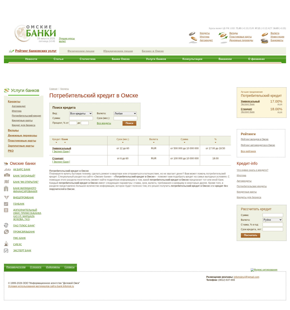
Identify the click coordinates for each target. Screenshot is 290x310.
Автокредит (206, 40)
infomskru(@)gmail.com (246, 277)
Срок (123, 139)
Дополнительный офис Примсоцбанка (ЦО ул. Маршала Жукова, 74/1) (27, 215)
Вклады (233, 33)
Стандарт (58, 158)
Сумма (184, 139)
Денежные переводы (241, 40)
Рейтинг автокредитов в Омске (258, 145)
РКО (11, 150)
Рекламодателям (15, 267)
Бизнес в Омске (153, 51)
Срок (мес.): (103, 118)
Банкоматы (277, 40)
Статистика (87, 58)
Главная (53, 89)
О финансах (256, 58)
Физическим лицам (80, 51)
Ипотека (204, 36)
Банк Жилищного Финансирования (25, 190)
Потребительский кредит (26, 115)
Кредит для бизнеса (23, 125)
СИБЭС (17, 244)
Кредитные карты (22, 120)
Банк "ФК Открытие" (25, 182)
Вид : (55, 113)
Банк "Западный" (24, 175)
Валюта (275, 33)
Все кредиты (104, 123)
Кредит (56, 139)
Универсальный (61, 148)
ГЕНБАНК (18, 204)
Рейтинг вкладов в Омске (254, 139)
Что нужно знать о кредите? (252, 170)
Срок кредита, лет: (251, 229)
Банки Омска (121, 58)
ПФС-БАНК (19, 238)
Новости (31, 58)
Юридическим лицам (118, 51)
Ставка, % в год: (250, 224)
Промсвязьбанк (24, 231)
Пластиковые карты (240, 36)
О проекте (35, 267)
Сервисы (70, 267)
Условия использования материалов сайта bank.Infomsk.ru (41, 286)
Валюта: (101, 113)
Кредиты (205, 33)
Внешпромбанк (23, 197)
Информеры (53, 267)
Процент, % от (60, 123)
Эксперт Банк (22, 250)
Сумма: (56, 118)
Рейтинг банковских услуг (36, 51)
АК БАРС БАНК (21, 169)
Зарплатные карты (21, 145)
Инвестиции (277, 36)
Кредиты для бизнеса (249, 197)
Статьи (59, 58)
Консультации (192, 58)
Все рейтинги (248, 151)
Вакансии (225, 58)
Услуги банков (156, 58)
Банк (65, 139)
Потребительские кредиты (252, 186)
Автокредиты (244, 181)
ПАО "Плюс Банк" (24, 225)
